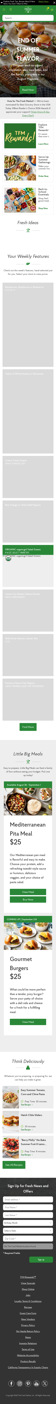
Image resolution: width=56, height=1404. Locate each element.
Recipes (28, 1307)
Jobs (28, 1295)
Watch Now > (43, 1)
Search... (9, 17)
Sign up (41, 1259)
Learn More (43, 144)
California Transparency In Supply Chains (28, 1367)
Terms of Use (28, 1349)
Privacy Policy (28, 1325)
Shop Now (43, 208)
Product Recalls (28, 1361)
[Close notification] (54, 3)
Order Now (43, 176)
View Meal (28, 892)
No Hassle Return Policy (28, 1331)
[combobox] (28, 1223)
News (28, 1337)
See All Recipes (14, 1164)
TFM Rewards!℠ (28, 1277)
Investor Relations (28, 1343)
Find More (28, 727)
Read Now (28, 89)
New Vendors (28, 1319)
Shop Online (28, 1289)
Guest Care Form (28, 1313)
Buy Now (28, 899)
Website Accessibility (28, 1355)
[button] (28, 325)
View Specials (28, 1283)
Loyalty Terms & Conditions (28, 1301)
